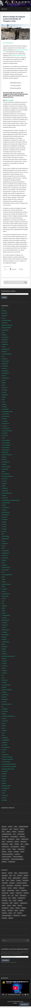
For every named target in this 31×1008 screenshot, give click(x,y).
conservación (5, 423)
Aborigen (4, 310)
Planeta (4, 687)
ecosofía (4, 481)
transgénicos (5, 754)
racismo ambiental (6, 704)
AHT (14, 875)
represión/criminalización (8, 716)
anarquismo (5, 344)
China (3, 402)
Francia (4, 531)
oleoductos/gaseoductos (8, 656)
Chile (3, 399)
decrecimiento (5, 447)
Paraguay (4, 670)
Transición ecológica (7, 757)
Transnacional (16, 915)
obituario (4, 653)
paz (3, 675)
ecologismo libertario (7, 476)
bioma (3, 380)
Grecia (3, 541)
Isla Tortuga (4, 900)
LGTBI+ (4, 598)
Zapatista (4, 800)
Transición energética (7, 759)
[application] (15, 988)
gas (3, 534)
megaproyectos (23, 903)
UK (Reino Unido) (6, 785)
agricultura (4, 322)
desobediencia (5, 462)
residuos (4, 718)
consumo (4, 426)
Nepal (3, 644)
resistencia (5, 721)
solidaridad (5, 737)
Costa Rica (5, 435)
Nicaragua (4, 646)
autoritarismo (5, 373)
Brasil (3, 385)
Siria (3, 733)
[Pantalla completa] (28, 994)
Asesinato (4, 358)
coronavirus (12, 882)
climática (12, 880)
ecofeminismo (5, 474)
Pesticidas (4, 680)
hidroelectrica (5, 553)
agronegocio (5, 330)
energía (4, 495)
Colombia (4, 406)
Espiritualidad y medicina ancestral (10, 500)
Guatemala (5, 543)
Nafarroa (20, 905)
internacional (5, 570)
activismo (4, 315)
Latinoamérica (5, 594)
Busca (28, 9)
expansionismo (6, 512)
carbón (4, 397)
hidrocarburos (5, 550)
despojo (4, 464)
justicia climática (6, 584)
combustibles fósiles (7, 411)
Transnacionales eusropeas (9, 766)
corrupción (5, 433)
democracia (5, 452)
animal (3, 346)
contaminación (6, 428)
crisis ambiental (6, 440)
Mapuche (4, 606)
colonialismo (5, 409)
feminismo (5, 519)
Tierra (3, 752)
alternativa (4, 339)
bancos (4, 375)
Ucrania (4, 781)
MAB (11, 903)
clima (7, 880)
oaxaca (12, 908)
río (3, 706)
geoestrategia (5, 536)
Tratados (4, 773)
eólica (3, 471)
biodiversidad (5, 378)
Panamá (4, 663)
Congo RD (4, 421)
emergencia (21, 888)
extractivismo (5, 514)
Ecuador (4, 483)
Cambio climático (16, 878)
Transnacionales (6, 761)
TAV (14, 913)
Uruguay (4, 790)
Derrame (4, 457)
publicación (5, 699)
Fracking (4, 529)
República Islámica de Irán (18, 55)
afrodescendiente (6, 320)
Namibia (4, 639)
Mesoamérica (5, 620)
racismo (4, 701)
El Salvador (5, 488)
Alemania (4, 334)
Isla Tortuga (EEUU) (7, 574)
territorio (4, 749)
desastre (4, 459)
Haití (3, 548)
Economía (4, 478)
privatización (5, 694)
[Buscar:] (15, 282)
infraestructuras (21, 898)
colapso (4, 404)
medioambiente (6, 615)
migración (4, 622)
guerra (3, 546)
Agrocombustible (6, 327)
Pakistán (4, 658)
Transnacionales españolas (9, 764)
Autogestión (5, 370)
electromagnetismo (7, 493)
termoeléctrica (5, 747)
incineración (5, 558)
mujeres (4, 637)
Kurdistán (4, 589)
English (10, 43)
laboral (4, 591)
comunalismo (5, 414)
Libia (3, 601)
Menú (5, 9)
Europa (4, 505)
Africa (3, 318)
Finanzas (4, 524)
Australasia (5, 366)
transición (19, 913)
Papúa (3, 668)
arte (3, 356)
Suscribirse (5, 960)
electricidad (5, 490)
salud (3, 728)
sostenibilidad (5, 740)
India (3, 562)
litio (3, 603)
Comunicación (5, 416)
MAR (3, 608)
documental (5, 469)
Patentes (4, 673)
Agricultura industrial (7, 325)
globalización (5, 538)
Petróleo (4, 682)
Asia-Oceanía (5, 361)
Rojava (10, 913)
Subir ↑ (15, 1003)
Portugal (4, 692)
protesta (4, 697)
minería (4, 627)
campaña (4, 390)
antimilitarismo (6, 349)
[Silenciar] (25, 994)
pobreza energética (7, 689)
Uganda (4, 783)
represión (22, 910)
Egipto (3, 486)
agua (3, 332)
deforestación (5, 450)
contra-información (7, 430)
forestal (4, 526)
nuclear (4, 651)
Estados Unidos (6, 502)
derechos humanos (7, 454)
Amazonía (4, 342)
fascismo (4, 517)
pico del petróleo (6, 685)
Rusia (3, 723)
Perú (3, 677)
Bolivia (3, 382)
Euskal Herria (5, 507)
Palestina (4, 661)
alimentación (5, 337)
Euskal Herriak (5, 893)
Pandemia (4, 665)
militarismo (5, 625)
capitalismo (5, 394)
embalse (15, 888)
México (4, 613)
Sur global (4, 745)
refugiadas (5, 709)
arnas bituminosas (6, 354)
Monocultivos (5, 629)
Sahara (4, 725)
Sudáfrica (4, 742)
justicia (4, 582)
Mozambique (5, 634)
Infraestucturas (6, 567)
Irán (3, 572)
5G (3, 308)
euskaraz (4, 510)
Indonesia (4, 565)
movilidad (4, 632)
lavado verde (5, 596)
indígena (4, 560)
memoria (4, 617)
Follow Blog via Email (8, 291)
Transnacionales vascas (8, 769)
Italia (3, 577)
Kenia (3, 586)
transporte (4, 771)
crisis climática (6, 442)
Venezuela (4, 795)
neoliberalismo (5, 641)
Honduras (4, 555)
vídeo (3, 793)
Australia (4, 368)
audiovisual (5, 363)
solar (3, 735)
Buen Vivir (4, 387)
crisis (3, 438)
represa (4, 713)
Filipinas (4, 522)
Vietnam (4, 797)
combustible (4, 882)
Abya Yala (4, 313)
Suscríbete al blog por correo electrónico (15, 949)
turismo (4, 778)
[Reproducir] (3, 994)
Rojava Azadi (9, 100)
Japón (3, 579)
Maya (3, 610)
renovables (5, 711)
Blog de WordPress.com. (15, 1001)
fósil (9, 895)
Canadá (4, 392)
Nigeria (4, 649)
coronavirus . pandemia (22, 882)
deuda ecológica (6, 466)
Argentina (4, 351)
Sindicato (4, 730)
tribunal (4, 776)
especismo (5, 498)
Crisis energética (6, 445)
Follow (4, 297)
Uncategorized (5, 788)
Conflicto (4, 418)
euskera (5, 43)
